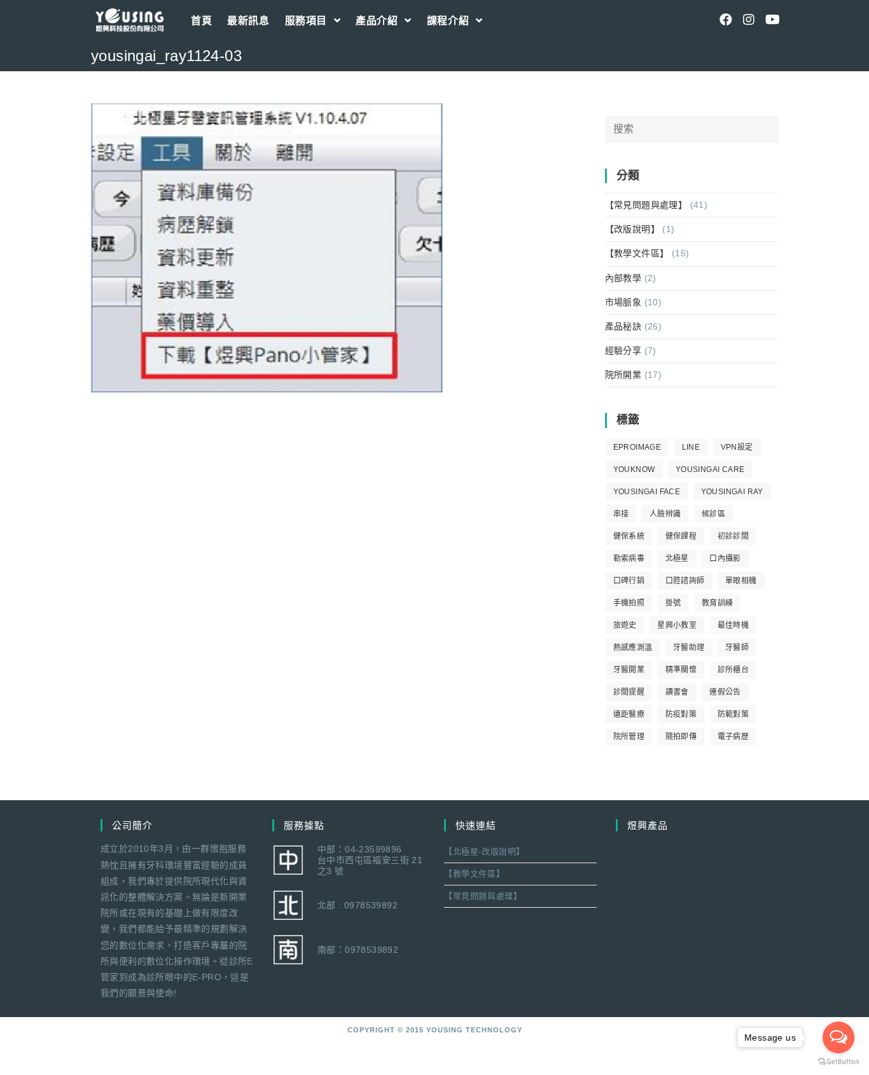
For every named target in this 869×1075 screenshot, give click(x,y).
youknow (634, 469)
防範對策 (733, 714)
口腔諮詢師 (685, 580)
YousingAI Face (647, 491)
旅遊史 (625, 625)
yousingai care (710, 469)
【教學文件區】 (637, 253)
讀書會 (677, 692)
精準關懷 (681, 669)
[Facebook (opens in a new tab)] (725, 19)
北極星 (677, 558)
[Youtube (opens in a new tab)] (771, 19)
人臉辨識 (665, 514)
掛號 (673, 603)
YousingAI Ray (732, 491)
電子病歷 (733, 736)
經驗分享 (623, 350)
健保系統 (629, 536)
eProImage (637, 447)
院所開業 (623, 375)
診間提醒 (629, 692)
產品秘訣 (623, 326)
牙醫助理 (689, 647)
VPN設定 (737, 447)
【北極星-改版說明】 (484, 851)
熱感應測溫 (633, 647)
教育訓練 (717, 603)
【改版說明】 (632, 229)
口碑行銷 (629, 580)
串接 (621, 514)
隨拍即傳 (681, 736)
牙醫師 (737, 647)
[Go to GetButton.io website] (838, 1062)
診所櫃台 (733, 669)
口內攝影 (725, 558)
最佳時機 (733, 625)
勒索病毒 (629, 558)
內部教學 (623, 278)
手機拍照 (629, 603)
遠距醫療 (629, 714)
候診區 (713, 514)
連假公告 (725, 692)
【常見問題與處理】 (646, 205)
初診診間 (733, 536)
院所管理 (629, 736)
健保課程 (681, 536)
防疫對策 (681, 714)
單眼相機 (741, 580)
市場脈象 (623, 302)
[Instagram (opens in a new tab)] (748, 19)
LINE (691, 447)
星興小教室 (677, 625)
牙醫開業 (629, 669)
